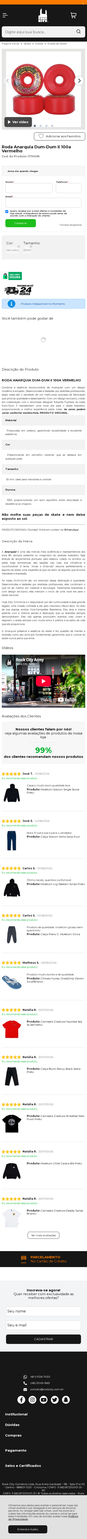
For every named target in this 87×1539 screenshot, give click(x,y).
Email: (9, 196)
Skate (27, 43)
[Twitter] (55, 1402)
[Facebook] (21, 1402)
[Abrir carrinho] (76, 15)
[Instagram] (32, 1402)
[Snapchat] (66, 1402)
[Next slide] (79, 81)
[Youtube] (44, 1402)
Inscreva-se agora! (43, 1290)
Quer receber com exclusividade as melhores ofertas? (44, 1296)
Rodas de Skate (57, 43)
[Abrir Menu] (5, 15)
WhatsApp (71, 529)
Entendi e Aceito (27, 1529)
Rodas (39, 43)
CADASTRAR (43, 1339)
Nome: (9, 182)
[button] (35, 126)
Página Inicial (11, 43)
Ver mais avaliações (43, 1235)
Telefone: (62, 182)
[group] (43, 1259)
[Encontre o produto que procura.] (78, 32)
